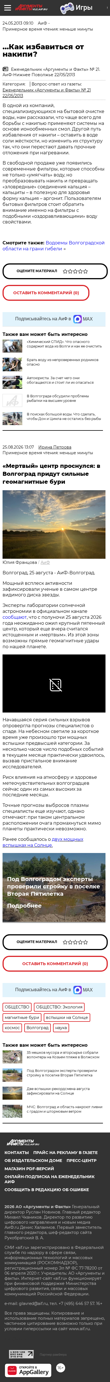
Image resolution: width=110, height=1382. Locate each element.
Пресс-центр (81, 1160)
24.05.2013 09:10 (18, 23)
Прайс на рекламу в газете (65, 1152)
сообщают (15, 617)
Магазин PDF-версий (29, 1168)
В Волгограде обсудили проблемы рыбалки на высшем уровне (58, 398)
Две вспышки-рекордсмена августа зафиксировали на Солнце (58, 1091)
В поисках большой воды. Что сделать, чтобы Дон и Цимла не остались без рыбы (64, 416)
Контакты (17, 1152)
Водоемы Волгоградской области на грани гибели (54, 245)
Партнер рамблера (53, 1354)
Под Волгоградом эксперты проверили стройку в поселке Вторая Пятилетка (53, 886)
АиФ (45, 562)
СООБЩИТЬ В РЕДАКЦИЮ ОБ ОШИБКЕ (47, 1189)
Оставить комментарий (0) (46, 292)
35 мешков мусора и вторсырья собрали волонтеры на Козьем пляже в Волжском (63, 1054)
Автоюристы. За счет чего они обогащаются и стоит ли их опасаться (60, 380)
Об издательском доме (33, 1160)
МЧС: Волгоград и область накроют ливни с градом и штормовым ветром (64, 1109)
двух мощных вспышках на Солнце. (43, 842)
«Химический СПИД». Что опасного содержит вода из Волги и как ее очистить (64, 344)
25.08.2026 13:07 (18, 447)
